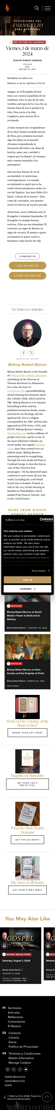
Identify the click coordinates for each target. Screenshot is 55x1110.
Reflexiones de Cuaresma (29, 42)
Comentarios (16, 1021)
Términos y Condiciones (24, 1053)
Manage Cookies (20, 1062)
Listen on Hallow (27, 275)
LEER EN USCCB (27, 265)
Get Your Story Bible (27, 890)
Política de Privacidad (23, 1046)
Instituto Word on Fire (15, 1076)
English (8, 1085)
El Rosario (14, 1026)
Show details (39, 570)
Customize (25, 588)
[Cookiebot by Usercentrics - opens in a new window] (40, 520)
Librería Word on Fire (15, 1080)
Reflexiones (15, 1017)
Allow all (27, 580)
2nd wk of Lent (27, 69)
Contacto (15, 1033)
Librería (14, 1037)
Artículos (14, 1012)
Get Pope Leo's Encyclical (27, 784)
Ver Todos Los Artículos (27, 309)
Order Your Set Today (27, 732)
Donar (13, 1042)
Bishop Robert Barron (27, 60)
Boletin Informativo (21, 1058)
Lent (27, 67)
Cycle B (27, 64)
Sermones (14, 1008)
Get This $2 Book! (27, 839)
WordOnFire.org (16, 433)
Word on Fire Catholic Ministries (28, 375)
